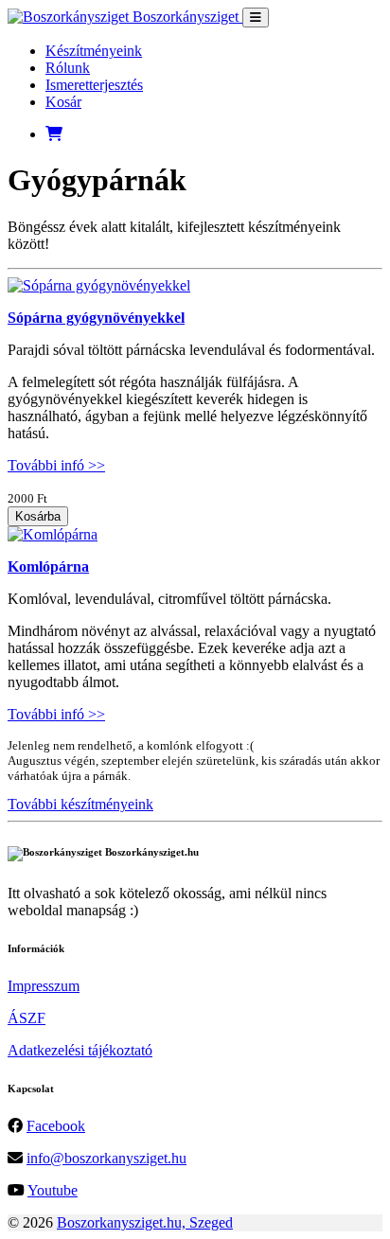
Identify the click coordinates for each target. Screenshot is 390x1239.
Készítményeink (93, 51)
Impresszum (44, 986)
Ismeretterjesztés (94, 85)
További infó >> (56, 465)
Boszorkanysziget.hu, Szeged (145, 1222)
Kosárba (38, 516)
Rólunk (67, 68)
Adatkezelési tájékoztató (80, 1050)
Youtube (52, 1190)
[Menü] (255, 17)
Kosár (63, 102)
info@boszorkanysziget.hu (106, 1158)
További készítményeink (80, 804)
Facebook (56, 1126)
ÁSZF (26, 1018)
